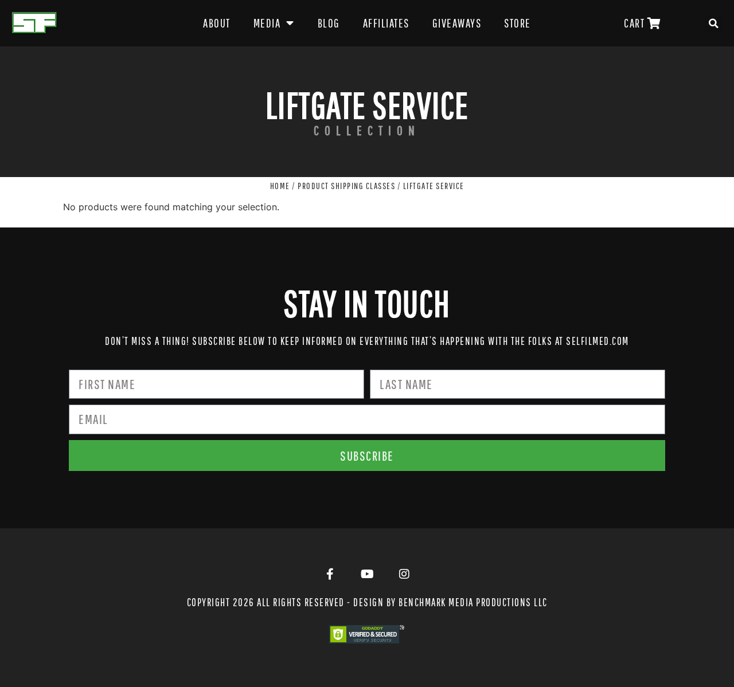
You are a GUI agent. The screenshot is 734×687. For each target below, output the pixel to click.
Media (267, 23)
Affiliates (386, 23)
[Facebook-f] (329, 574)
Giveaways (457, 23)
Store (517, 23)
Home (280, 185)
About (217, 23)
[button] (714, 23)
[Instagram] (404, 574)
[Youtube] (367, 574)
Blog (329, 23)
